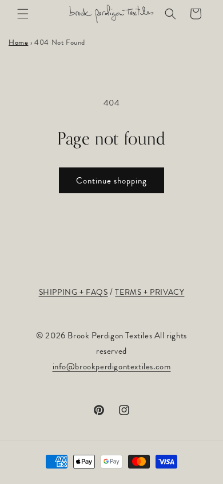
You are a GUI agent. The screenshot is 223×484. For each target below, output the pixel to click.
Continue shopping (111, 180)
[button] (22, 13)
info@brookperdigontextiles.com (112, 366)
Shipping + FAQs (73, 292)
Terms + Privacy (149, 292)
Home (18, 42)
